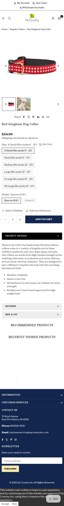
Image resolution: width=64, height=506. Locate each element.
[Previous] (6, 65)
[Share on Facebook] (24, 117)
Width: (14, 194)
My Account (23, 3)
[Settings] (53, 18)
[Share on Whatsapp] (43, 117)
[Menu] (3, 18)
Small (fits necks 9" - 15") (17, 157)
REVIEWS (10, 306)
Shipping (7, 137)
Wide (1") (29, 200)
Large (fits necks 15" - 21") (17, 171)
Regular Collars (17, 29)
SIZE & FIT (11, 315)
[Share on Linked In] (38, 117)
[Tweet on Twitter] (28, 117)
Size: (27, 144)
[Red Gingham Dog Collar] (9, 104)
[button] (59, 18)
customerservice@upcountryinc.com (29, 432)
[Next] (58, 65)
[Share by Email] (48, 117)
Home (5, 29)
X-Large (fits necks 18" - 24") (18, 179)
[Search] (9, 18)
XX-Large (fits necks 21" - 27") (19, 186)
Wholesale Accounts (33, 7)
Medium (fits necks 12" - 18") (18, 164)
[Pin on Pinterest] (33, 117)
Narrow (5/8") (11, 200)
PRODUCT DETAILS (16, 236)
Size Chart (41, 3)
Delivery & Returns (40, 210)
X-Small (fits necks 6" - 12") (18, 150)
